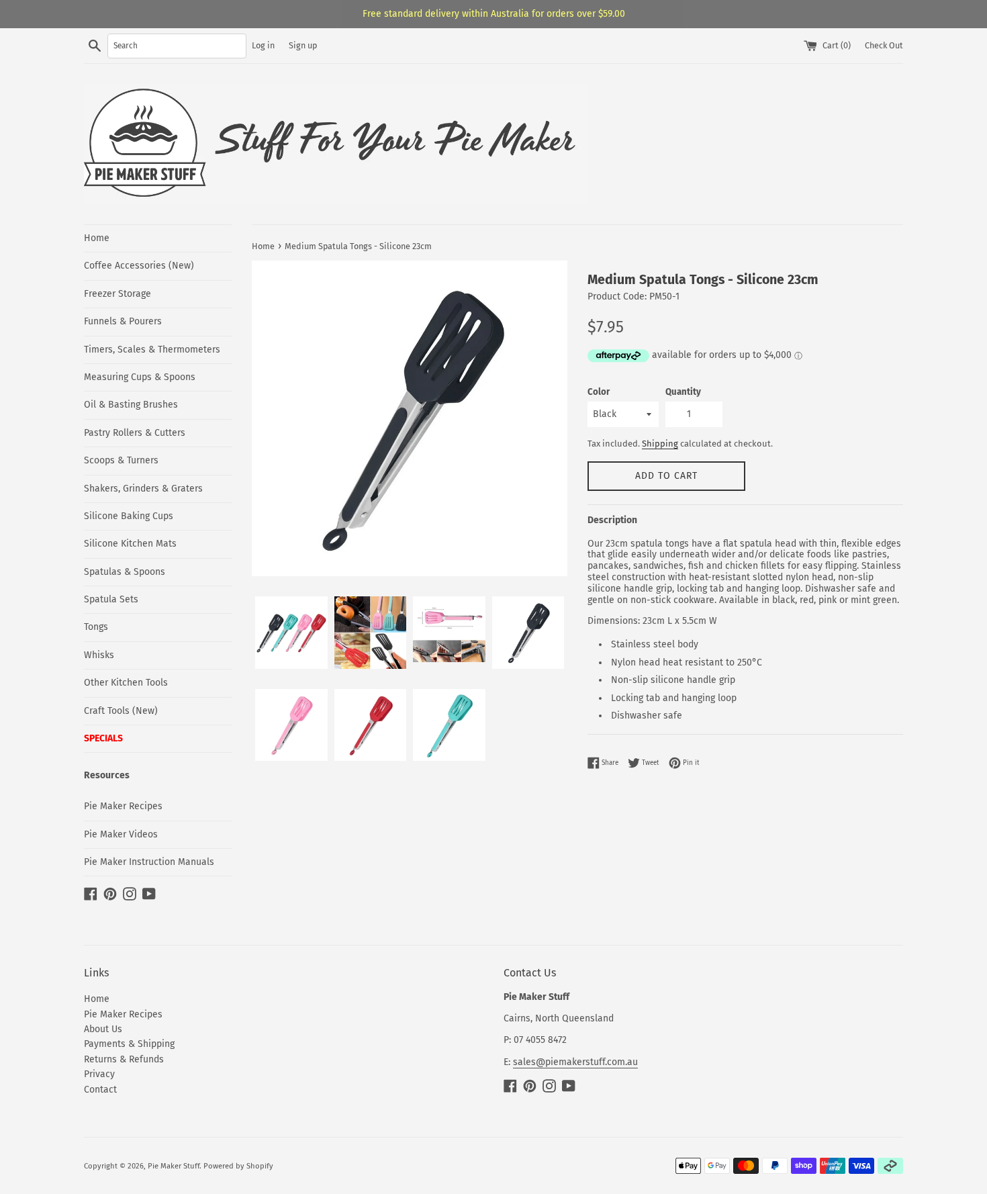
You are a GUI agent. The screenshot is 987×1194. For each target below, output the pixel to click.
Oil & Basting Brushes (131, 404)
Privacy (99, 1074)
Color (599, 392)
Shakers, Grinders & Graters (143, 488)
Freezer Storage (117, 294)
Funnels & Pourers (123, 321)
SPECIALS (103, 738)
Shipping (660, 444)
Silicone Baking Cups (128, 516)
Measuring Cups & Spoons (139, 377)
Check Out (884, 45)
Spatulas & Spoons (124, 572)
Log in (263, 45)
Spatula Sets (111, 599)
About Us (103, 1029)
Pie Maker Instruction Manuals (149, 862)
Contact (100, 1089)
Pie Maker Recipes (123, 806)
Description (612, 520)
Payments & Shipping (129, 1044)
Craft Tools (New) (121, 711)
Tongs (96, 627)
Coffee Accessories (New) (139, 265)
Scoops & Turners (121, 460)
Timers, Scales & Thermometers (152, 349)
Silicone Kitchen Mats (130, 543)
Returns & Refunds (124, 1059)
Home (96, 238)
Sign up (303, 45)
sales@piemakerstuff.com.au (575, 1062)
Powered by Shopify (238, 1166)
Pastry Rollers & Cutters (134, 433)
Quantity (683, 392)
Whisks (99, 655)
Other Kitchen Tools (126, 682)
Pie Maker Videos (121, 834)
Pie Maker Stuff (173, 1166)
